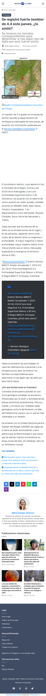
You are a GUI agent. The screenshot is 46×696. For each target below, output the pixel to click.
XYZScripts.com (35, 695)
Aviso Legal (6, 617)
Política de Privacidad (10, 620)
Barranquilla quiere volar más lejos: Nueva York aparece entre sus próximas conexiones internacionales (20, 460)
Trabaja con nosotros (10, 647)
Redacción (6, 640)
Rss (3, 666)
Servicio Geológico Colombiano (19, 129)
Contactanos (7, 627)
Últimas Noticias (8, 669)
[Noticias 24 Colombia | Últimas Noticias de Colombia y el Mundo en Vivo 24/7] (23, 3)
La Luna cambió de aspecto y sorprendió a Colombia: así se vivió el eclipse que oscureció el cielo (11, 588)
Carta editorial (7, 644)
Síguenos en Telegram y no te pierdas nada (18, 653)
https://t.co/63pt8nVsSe (20, 329)
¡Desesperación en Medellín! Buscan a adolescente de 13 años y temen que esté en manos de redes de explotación (20, 470)
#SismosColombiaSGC (14, 261)
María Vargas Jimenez (12, 46)
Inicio (5, 10)
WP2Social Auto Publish (13, 695)
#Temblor (12, 332)
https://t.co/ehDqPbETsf (20, 325)
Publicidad (6, 624)
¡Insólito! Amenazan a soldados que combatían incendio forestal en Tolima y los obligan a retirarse (34, 588)
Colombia (12, 10)
